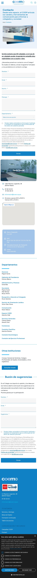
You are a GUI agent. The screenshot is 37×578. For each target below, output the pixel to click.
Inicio (4, 22)
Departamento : (7, 113)
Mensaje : (5, 97)
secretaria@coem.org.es (9, 143)
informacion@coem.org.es (10, 502)
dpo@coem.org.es (11, 147)
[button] (2, 2)
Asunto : (5, 88)
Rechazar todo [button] (27, 570)
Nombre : (5, 71)
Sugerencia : (5, 414)
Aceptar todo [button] (9, 570)
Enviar (18, 153)
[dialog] (18, 556)
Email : (4, 80)
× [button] (35, 536)
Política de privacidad (7, 452)
